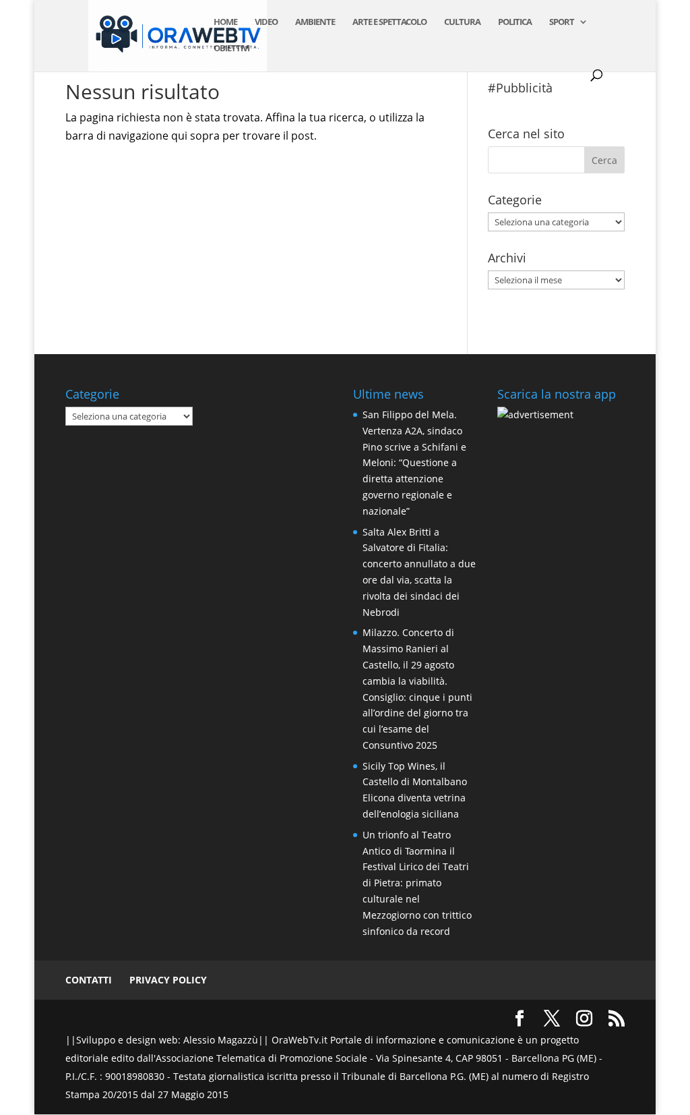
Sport (561, 22)
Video (266, 22)
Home (225, 22)
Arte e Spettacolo (389, 22)
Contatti (88, 979)
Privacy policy (168, 979)
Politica (515, 22)
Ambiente (315, 22)
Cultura (462, 22)
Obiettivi (231, 48)
